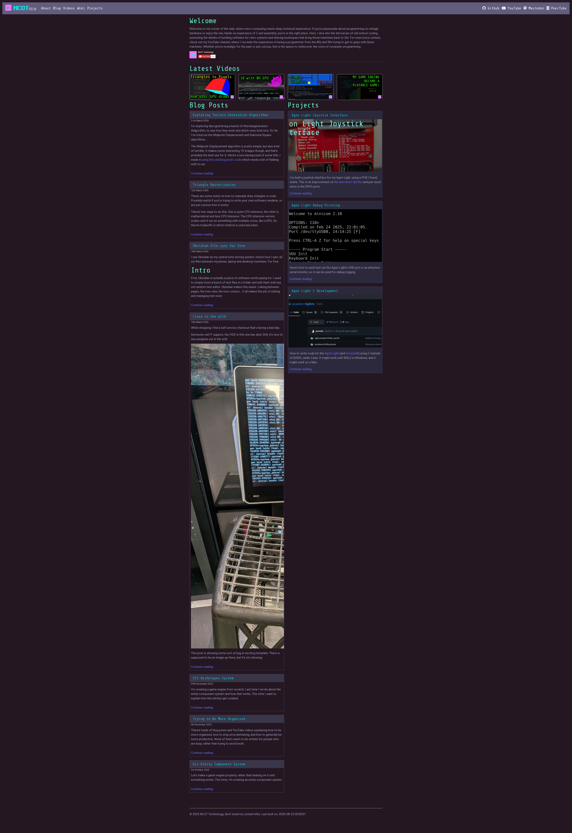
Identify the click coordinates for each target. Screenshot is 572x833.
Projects (95, 8)
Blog (57, 8)
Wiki (81, 8)
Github (492, 8)
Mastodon (535, 8)
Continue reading (202, 173)
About (46, 8)
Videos (69, 8)
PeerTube (558, 8)
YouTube (513, 8)
